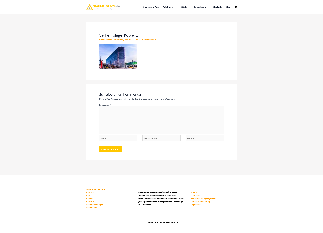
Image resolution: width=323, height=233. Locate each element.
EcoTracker (195, 195)
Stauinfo (89, 198)
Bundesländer (200, 7)
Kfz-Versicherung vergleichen (204, 198)
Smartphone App (151, 7)
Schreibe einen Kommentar (111, 39)
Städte (184, 7)
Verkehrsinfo (91, 207)
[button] (175, 7)
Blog (228, 7)
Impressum (196, 204)
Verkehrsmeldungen (94, 204)
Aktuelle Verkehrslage (95, 189)
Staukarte (217, 7)
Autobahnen (168, 7)
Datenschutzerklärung (200, 201)
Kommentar (105, 105)
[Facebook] (236, 7)
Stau (88, 195)
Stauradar (90, 192)
